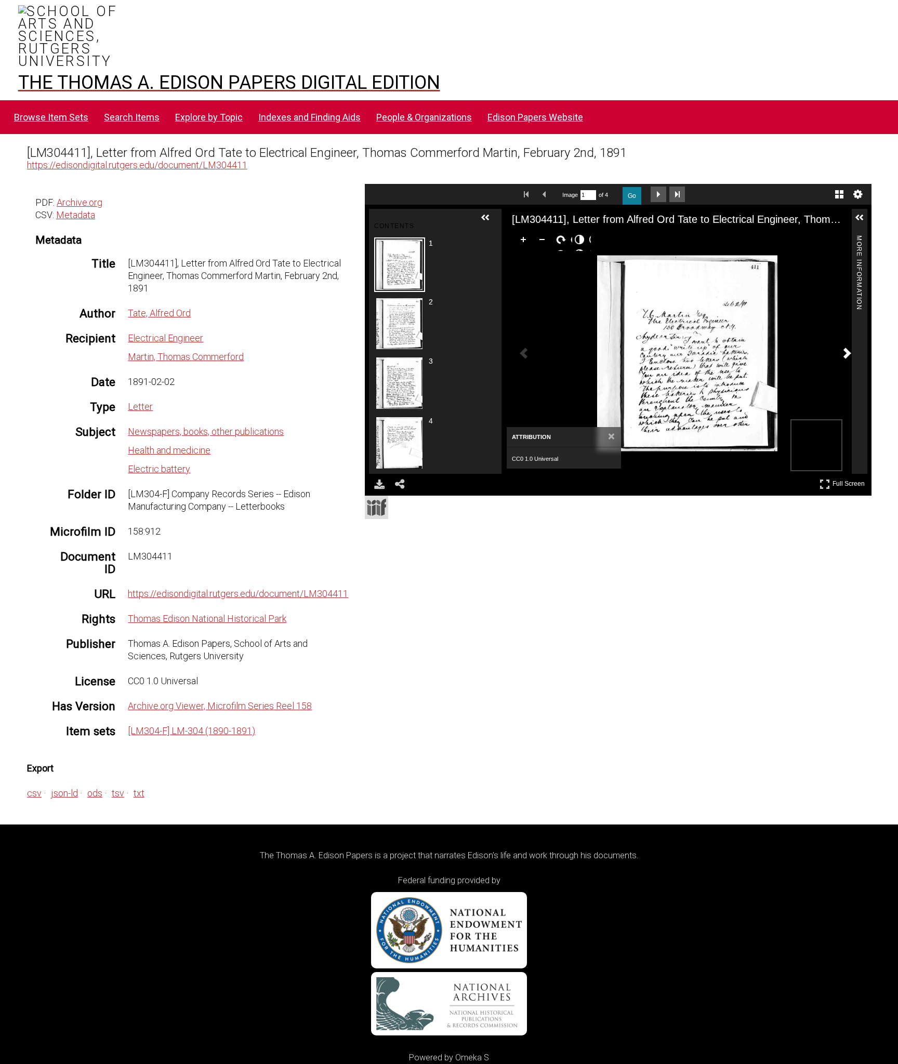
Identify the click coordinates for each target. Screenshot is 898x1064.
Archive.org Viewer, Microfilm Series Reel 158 (220, 705)
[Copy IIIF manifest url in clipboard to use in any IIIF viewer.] (376, 507)
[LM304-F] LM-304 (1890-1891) (191, 730)
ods (94, 793)
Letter (140, 406)
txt (139, 793)
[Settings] (858, 194)
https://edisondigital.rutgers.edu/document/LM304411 (137, 164)
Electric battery (159, 468)
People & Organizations (424, 117)
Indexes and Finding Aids (309, 117)
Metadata (75, 214)
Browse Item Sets (51, 117)
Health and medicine (169, 450)
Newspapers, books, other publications (206, 431)
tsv (118, 793)
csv (34, 793)
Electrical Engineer (165, 337)
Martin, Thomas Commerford (186, 356)
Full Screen (850, 481)
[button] (489, 221)
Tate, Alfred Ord (159, 313)
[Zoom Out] (544, 241)
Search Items (132, 117)
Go (632, 196)
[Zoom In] (525, 241)
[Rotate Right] (562, 241)
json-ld (64, 793)
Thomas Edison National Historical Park (207, 618)
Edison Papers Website (535, 117)
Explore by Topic (209, 117)
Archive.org (79, 202)
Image (570, 195)
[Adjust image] (581, 241)
